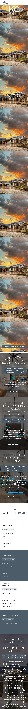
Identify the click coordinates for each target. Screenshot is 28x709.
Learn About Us (14, 497)
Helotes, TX (5, 540)
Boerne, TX (5, 536)
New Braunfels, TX (7, 533)
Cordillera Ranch (7, 606)
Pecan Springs (6, 597)
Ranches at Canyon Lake (9, 623)
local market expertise (15, 492)
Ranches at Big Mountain (10, 630)
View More (14, 391)
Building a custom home (12, 427)
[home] (5, 3)
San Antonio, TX (7, 563)
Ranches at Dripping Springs (11, 626)
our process (18, 435)
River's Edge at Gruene (9, 603)
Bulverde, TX (6, 570)
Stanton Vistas (6, 593)
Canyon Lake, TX (7, 566)
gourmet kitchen (18, 378)
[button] (24, 3)
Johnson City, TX (6, 546)
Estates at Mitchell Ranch (9, 600)
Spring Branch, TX (7, 573)
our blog (15, 488)
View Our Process (14, 444)
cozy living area (9, 380)
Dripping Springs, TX (8, 543)
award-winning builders (9, 478)
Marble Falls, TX (7, 576)
